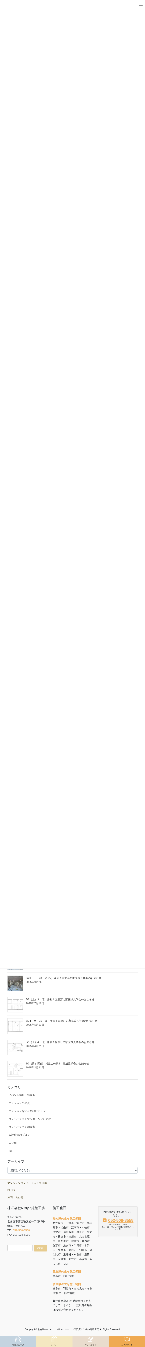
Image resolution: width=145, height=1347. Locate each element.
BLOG (11, 1190)
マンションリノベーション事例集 (27, 1183)
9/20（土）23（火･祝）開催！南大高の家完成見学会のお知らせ (63, 978)
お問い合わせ (15, 1197)
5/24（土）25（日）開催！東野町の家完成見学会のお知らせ (61, 1020)
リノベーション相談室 (22, 1126)
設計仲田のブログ (19, 1134)
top (10, 1150)
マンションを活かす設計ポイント (28, 1110)
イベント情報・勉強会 (22, 1095)
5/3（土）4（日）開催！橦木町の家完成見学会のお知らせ (60, 1042)
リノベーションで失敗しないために (30, 1118)
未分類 (13, 1142)
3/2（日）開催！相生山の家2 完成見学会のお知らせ (57, 1063)
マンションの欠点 (19, 1103)
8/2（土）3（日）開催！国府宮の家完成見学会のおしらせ (60, 999)
